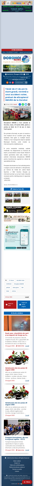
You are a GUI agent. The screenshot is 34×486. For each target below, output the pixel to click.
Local (15, 104)
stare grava (16, 287)
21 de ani (11, 280)
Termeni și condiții (17, 469)
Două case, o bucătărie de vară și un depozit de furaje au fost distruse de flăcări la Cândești (17, 334)
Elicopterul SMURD (19, 284)
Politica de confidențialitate (17, 465)
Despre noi (17, 463)
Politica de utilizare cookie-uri (17, 467)
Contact (17, 471)
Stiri (23, 287)
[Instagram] (13, 82)
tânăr (7, 291)
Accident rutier (20, 280)
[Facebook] (10, 82)
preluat (8, 287)
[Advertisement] (17, 30)
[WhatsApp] (23, 104)
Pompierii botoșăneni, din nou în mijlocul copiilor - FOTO (16, 438)
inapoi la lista (10, 304)
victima (14, 291)
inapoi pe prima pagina (24, 304)
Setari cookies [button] (17, 461)
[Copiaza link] (29, 104)
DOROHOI (8, 284)
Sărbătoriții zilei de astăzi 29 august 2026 (16, 404)
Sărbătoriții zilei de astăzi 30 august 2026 (16, 369)
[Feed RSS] (7, 82)
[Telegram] (26, 104)
